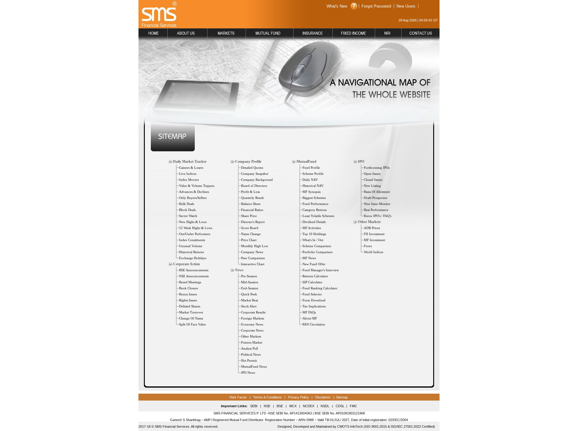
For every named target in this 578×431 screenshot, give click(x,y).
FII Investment (374, 234)
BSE (280, 406)
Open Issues (372, 173)
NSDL (325, 406)
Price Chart (248, 240)
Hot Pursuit (249, 360)
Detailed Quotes (252, 167)
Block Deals (187, 210)
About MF (310, 318)
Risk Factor (238, 397)
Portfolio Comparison (318, 252)
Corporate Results (253, 312)
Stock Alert (248, 306)
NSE (266, 406)
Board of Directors (254, 185)
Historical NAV (313, 185)
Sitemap (342, 397)
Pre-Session (249, 276)
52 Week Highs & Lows (195, 228)
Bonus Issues (188, 294)
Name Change (251, 234)
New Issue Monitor (377, 204)
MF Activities (312, 228)
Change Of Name (191, 318)
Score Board (249, 228)
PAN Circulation (314, 324)
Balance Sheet (250, 204)
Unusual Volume (190, 246)
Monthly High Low (254, 246)
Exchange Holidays (192, 258)
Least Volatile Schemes (318, 216)
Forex (368, 246)
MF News (309, 258)
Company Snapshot (254, 173)
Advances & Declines (194, 191)
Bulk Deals (186, 204)
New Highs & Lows (193, 222)
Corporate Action (186, 264)
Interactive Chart (252, 264)
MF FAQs (309, 312)
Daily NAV (310, 179)
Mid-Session (249, 282)
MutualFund (306, 161)
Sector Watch (188, 216)
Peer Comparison (253, 258)
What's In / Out (313, 240)
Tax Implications (314, 306)
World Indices (373, 252)
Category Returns (315, 210)
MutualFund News (254, 366)
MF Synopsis (312, 191)
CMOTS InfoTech (350, 426)
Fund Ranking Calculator (320, 288)
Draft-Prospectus (375, 198)
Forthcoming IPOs (377, 167)
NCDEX (308, 406)
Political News (251, 354)
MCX (293, 406)
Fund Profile (311, 167)
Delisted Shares (189, 306)
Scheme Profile (313, 173)
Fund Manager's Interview (321, 270)
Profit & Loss (250, 191)
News (239, 270)
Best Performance (376, 210)
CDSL (340, 406)
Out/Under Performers (194, 234)
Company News (252, 252)
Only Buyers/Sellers (193, 198)
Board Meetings (190, 282)
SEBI (253, 406)
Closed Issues (373, 179)
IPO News (248, 372)
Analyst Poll (249, 348)
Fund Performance (315, 204)
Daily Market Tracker (190, 161)
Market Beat (249, 300)
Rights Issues (188, 300)
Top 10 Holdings (314, 234)
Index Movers (189, 179)
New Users (405, 6)
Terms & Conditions (267, 397)
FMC (353, 406)
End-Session (249, 288)
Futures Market (251, 342)
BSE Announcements (193, 270)
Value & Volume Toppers (196, 185)
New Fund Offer (314, 264)
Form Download (314, 300)
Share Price (249, 216)
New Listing (372, 185)
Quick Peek (249, 294)
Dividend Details (314, 222)
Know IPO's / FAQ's (377, 216)
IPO (361, 161)
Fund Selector (312, 294)
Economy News (252, 324)
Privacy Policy (298, 397)
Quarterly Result (252, 198)
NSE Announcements (194, 276)
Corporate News (252, 330)
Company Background (257, 179)
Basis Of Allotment (377, 191)
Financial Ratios (252, 210)
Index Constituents (192, 240)
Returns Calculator (315, 276)
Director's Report (253, 222)
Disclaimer (323, 397)
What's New (337, 6)
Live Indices (187, 173)
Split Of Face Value (192, 324)
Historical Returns (191, 252)
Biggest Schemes (314, 198)
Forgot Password (376, 6)
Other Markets (251, 336)
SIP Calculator (312, 282)
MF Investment (374, 240)
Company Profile (248, 161)
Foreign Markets (252, 318)
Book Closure (188, 288)
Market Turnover (191, 312)
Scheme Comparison (317, 246)
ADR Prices (372, 228)
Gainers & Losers (191, 167)
